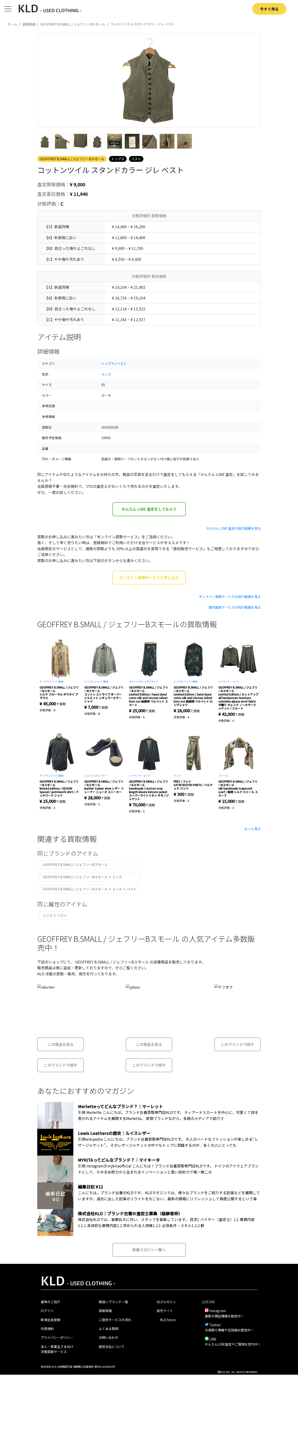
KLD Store (168, 1319)
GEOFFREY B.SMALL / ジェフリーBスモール (72, 158)
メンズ (106, 374)
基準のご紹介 (50, 1301)
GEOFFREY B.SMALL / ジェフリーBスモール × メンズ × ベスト (89, 889)
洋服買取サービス (54, 1351)
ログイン (47, 1310)
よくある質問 (108, 1328)
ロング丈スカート (149, 681)
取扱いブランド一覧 (113, 1301)
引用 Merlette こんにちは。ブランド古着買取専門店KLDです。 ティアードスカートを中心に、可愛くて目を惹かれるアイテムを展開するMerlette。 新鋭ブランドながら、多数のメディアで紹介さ (168, 1115)
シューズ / (89, 775)
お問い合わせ (108, 1337)
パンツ (177, 775)
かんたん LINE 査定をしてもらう (149, 509)
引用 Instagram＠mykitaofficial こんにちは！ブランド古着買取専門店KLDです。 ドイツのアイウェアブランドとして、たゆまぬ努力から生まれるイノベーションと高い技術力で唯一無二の (168, 1169)
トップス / (45, 681)
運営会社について (112, 1346)
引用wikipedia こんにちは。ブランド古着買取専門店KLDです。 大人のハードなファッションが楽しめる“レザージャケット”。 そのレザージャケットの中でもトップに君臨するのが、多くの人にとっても (168, 1142)
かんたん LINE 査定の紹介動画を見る (234, 528)
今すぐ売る (269, 9)
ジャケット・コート (228, 681)
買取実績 (105, 1310)
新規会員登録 (50, 1319)
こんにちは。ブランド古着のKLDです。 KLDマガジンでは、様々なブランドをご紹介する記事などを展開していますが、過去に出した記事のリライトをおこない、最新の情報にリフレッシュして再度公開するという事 (169, 1195)
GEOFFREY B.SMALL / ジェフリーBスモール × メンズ (82, 877)
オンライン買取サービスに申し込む (149, 577)
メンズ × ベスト (55, 915)
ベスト (136, 158)
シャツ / (54, 681)
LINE (213, 1339)
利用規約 (47, 1328)
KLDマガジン (166, 1301)
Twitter (215, 1325)
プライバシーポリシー (57, 1337)
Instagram (217, 1310)
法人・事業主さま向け (57, 1346)
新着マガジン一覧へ (149, 1249)
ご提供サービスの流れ (115, 1319)
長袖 (61, 681)
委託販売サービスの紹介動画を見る (235, 607)
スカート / (134, 681)
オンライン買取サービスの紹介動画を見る (230, 596)
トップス (117, 158)
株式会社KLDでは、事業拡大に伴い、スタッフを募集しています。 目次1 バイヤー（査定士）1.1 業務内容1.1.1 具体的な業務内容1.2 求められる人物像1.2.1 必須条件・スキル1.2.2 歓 (166, 1222)
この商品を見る (60, 1044)
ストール (223, 775)
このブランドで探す (60, 1065)
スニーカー (101, 775)
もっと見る (252, 828)
